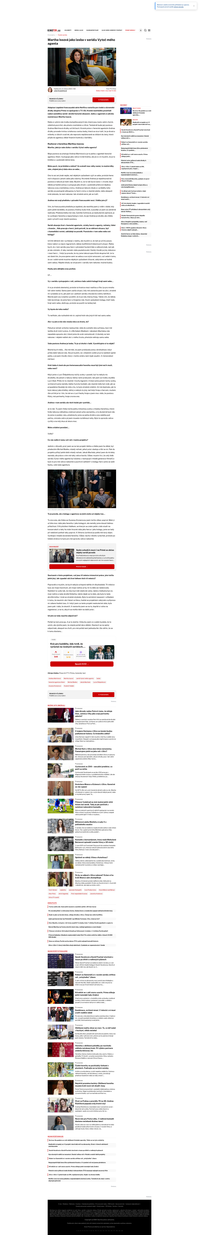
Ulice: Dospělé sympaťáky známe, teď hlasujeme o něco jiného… (134, 223)
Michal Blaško (72, 682)
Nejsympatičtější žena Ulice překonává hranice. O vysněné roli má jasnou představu (77, 1162)
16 (111, 1230)
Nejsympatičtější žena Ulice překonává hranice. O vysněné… (134, 149)
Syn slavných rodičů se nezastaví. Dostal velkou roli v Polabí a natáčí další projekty (77, 1154)
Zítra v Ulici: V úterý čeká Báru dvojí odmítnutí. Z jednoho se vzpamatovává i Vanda (77, 945)
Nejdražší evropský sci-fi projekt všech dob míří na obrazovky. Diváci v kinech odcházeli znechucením (78, 1145)
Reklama (72, 1204)
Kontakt (121, 1206)
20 (122, 1230)
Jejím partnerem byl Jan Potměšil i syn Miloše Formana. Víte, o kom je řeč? (74, 919)
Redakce (65, 1204)
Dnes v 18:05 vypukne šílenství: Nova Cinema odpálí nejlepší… (133, 229)
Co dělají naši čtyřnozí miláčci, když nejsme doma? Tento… (133, 192)
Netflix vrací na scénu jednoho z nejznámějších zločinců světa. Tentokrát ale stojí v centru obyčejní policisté (79, 1180)
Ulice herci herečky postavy (112, 30)
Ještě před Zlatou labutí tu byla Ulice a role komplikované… (134, 186)
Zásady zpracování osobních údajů (86, 1206)
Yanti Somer (53, 890)
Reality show (137, 108)
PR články (109, 1206)
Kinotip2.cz (51, 35)
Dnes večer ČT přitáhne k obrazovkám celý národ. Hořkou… (135, 210)
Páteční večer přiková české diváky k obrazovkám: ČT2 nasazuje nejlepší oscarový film (78, 1170)
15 (108, 1230)
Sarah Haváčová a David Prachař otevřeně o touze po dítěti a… (135, 131)
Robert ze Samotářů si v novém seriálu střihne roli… (134, 143)
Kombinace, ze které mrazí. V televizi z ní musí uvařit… (135, 198)
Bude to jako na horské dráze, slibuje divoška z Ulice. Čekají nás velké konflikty (76, 915)
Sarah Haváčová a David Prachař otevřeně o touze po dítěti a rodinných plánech (76, 1150)
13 (103, 1230)
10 (95, 1230)
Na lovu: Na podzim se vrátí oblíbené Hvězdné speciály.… (142, 113)
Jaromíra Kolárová (96, 893)
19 (119, 1230)
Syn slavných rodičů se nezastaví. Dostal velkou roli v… (135, 137)
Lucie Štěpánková (99, 682)
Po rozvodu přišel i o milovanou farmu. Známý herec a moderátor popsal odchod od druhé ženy (81, 911)
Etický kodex (100, 1206)
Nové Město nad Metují (107, 890)
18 (116, 1230)
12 (100, 1230)
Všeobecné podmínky (88, 1204)
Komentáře (104, 100)
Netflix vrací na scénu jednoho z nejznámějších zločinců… (132, 174)
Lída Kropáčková (60, 91)
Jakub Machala (85, 682)
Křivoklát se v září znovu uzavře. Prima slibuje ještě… (134, 155)
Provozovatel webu (101, 1204)
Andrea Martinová (55, 678)
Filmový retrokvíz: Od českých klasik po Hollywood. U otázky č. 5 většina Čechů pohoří (78, 931)
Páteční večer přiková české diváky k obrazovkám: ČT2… (133, 161)
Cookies (78, 1204)
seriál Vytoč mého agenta (85, 678)
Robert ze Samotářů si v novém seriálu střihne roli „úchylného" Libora (72, 1158)
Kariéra (115, 1206)
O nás (60, 1204)
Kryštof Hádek (69, 686)
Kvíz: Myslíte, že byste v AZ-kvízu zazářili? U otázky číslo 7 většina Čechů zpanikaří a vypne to (81, 923)
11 (98, 1230)
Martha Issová (68, 678)
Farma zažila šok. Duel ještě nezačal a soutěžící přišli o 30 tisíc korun (72, 907)
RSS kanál (111, 1204)
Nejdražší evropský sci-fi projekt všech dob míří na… (142, 123)
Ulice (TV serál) (54, 897)
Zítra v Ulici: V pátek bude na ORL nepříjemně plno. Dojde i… (132, 167)
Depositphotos (110, 1227)
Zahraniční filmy (92, 30)
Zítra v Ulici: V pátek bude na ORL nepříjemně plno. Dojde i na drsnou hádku (74, 1174)
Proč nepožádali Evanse (79, 893)
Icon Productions (90, 890)
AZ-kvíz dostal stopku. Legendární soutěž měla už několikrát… (135, 204)
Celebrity (67, 30)
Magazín (135, 119)
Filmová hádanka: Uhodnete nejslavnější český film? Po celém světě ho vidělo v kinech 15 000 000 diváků (80, 936)
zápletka (63, 890)
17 (114, 1230)
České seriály (130, 30)
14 (106, 1230)
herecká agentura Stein (57, 682)
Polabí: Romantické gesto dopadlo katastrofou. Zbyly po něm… (133, 216)
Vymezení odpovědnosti (133, 1204)
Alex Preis (52, 893)
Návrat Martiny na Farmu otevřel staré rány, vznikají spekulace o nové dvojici (75, 927)
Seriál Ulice (79, 30)
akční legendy (63, 893)
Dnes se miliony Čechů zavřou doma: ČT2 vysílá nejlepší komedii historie (73, 941)
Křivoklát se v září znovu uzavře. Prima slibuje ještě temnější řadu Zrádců (74, 1166)
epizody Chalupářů (75, 890)
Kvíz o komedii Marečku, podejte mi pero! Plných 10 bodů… (135, 180)
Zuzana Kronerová (55, 686)
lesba (98, 678)
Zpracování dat (120, 1204)
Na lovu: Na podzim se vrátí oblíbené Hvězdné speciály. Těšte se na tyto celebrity (76, 1140)
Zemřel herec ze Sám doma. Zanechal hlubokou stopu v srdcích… (134, 235)
